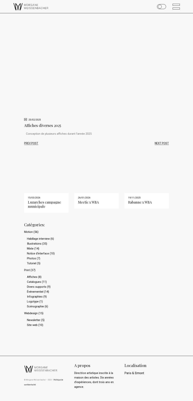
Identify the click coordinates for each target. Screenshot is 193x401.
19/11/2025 (134, 197)
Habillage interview (38, 238)
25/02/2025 (34, 119)
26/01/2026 (84, 197)
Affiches (32, 277)
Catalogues (34, 282)
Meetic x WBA (88, 202)
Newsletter (33, 320)
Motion (28, 232)
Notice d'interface (38, 253)
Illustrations (34, 243)
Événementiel (35, 291)
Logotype (33, 301)
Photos (31, 258)
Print (27, 270)
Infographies (35, 296)
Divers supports (36, 286)
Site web (32, 325)
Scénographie (35, 306)
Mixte (30, 248)
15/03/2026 (34, 197)
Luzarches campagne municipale (44, 204)
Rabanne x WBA (140, 202)
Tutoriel (31, 263)
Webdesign (31, 313)
